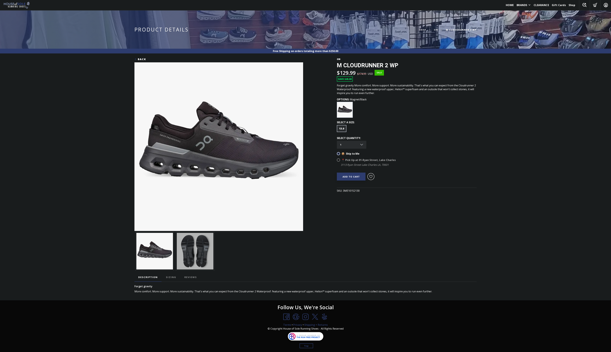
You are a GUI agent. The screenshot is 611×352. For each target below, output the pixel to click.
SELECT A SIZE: (346, 122)
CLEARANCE (541, 5)
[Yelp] (324, 317)
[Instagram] (305, 317)
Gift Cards (559, 5)
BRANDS (522, 5)
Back (141, 59)
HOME (510, 5)
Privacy (297, 325)
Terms (287, 325)
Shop (572, 5)
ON (436, 29)
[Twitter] (315, 317)
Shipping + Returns (316, 325)
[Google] (296, 317)
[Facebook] (286, 317)
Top (306, 345)
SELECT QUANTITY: (349, 138)
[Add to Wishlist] (370, 176)
